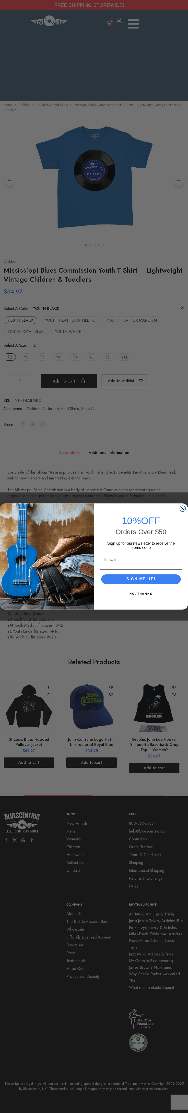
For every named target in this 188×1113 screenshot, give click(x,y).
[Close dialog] (183, 509)
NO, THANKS (141, 593)
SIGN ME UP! (140, 579)
